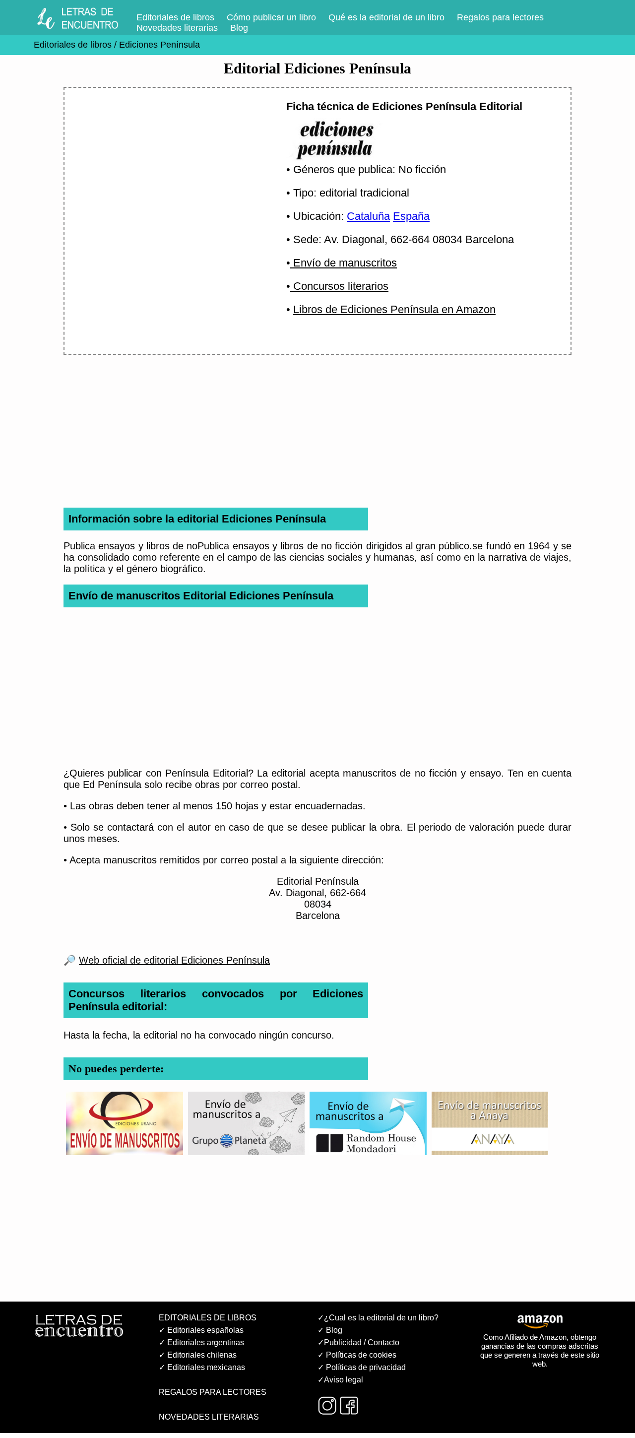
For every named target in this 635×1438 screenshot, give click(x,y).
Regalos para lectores (500, 17)
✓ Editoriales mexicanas (202, 1367)
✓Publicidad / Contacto (358, 1342)
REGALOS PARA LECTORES (212, 1392)
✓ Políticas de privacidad (362, 1367)
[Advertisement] (163, 182)
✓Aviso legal (340, 1379)
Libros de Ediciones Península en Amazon (394, 309)
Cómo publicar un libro (271, 17)
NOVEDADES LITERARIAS (209, 1417)
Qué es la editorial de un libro (386, 17)
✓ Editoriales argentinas (201, 1342)
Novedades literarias (177, 28)
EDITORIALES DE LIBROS (207, 1317)
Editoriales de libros (175, 17)
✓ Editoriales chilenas (198, 1355)
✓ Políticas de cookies (357, 1355)
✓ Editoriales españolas (201, 1330)
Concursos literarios (339, 286)
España (411, 216)
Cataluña (368, 216)
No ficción (422, 169)
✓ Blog (330, 1330)
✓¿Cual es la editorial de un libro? (378, 1317)
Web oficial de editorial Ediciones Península (174, 960)
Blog (239, 28)
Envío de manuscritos (343, 263)
